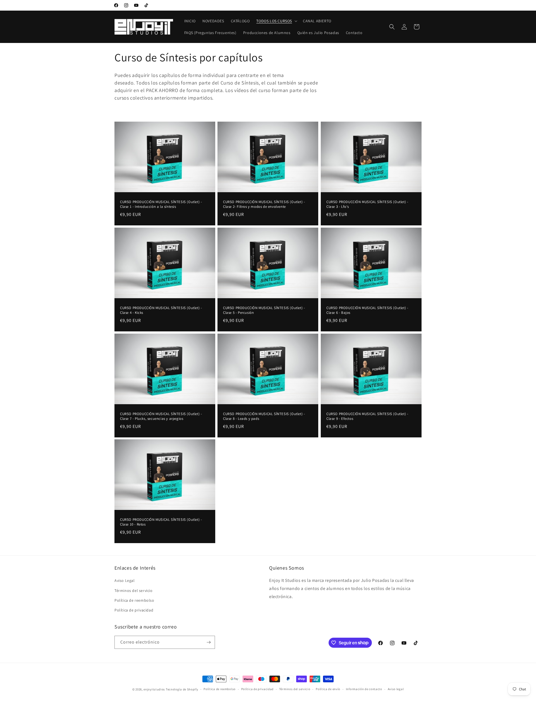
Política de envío (328, 689)
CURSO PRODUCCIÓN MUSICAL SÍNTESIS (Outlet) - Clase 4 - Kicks (161, 310)
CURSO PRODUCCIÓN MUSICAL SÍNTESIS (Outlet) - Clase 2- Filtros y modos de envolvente (264, 204)
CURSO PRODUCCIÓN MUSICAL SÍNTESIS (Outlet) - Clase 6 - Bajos (367, 310)
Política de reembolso (134, 600)
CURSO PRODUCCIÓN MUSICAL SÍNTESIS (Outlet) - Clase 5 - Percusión (264, 310)
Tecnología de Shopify (182, 689)
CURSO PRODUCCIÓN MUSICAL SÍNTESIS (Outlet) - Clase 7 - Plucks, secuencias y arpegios (161, 416)
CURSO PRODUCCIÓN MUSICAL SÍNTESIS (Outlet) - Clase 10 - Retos (161, 522)
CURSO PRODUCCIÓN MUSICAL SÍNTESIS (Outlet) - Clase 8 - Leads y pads (264, 416)
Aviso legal (396, 689)
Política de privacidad (133, 610)
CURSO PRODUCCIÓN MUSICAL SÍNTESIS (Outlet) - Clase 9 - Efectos (367, 416)
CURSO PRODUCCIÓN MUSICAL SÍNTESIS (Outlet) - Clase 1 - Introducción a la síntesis (161, 204)
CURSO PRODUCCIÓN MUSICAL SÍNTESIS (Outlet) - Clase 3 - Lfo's (367, 204)
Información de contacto (364, 689)
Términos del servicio (133, 590)
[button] (276, 21)
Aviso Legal (124, 580)
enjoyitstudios (154, 689)
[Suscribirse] (208, 642)
